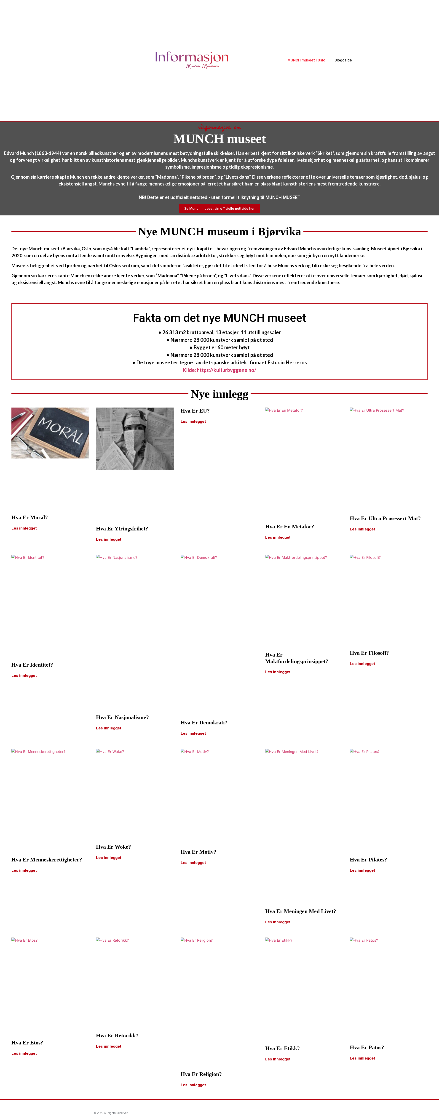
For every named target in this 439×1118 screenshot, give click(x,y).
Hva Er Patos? (367, 1047)
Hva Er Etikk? (282, 1048)
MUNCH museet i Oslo (306, 60)
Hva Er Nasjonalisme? (122, 717)
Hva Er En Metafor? (289, 527)
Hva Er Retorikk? (117, 1036)
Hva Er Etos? (27, 1043)
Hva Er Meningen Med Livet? (300, 911)
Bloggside (343, 60)
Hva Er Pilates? (368, 860)
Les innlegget (24, 528)
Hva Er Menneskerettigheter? (46, 860)
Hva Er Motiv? (198, 852)
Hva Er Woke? (113, 847)
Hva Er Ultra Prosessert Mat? (385, 518)
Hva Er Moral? (29, 517)
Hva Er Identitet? (32, 665)
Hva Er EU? (195, 411)
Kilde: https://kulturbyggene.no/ (219, 370)
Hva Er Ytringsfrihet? (122, 529)
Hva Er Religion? (201, 1074)
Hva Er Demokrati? (204, 723)
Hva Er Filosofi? (369, 653)
